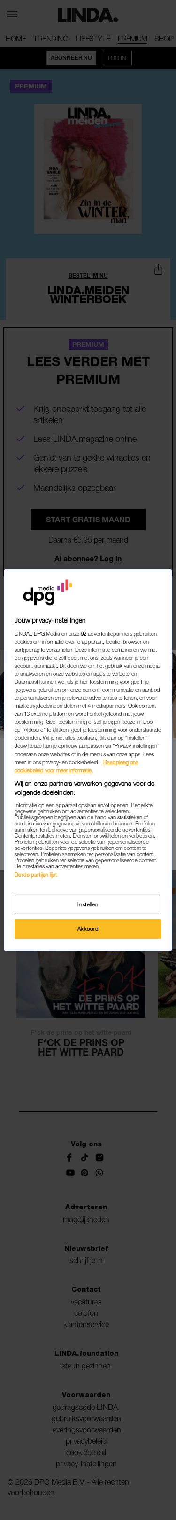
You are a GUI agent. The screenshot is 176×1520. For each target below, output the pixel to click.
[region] (87, 760)
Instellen (87, 904)
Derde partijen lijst (35, 875)
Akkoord (88, 929)
